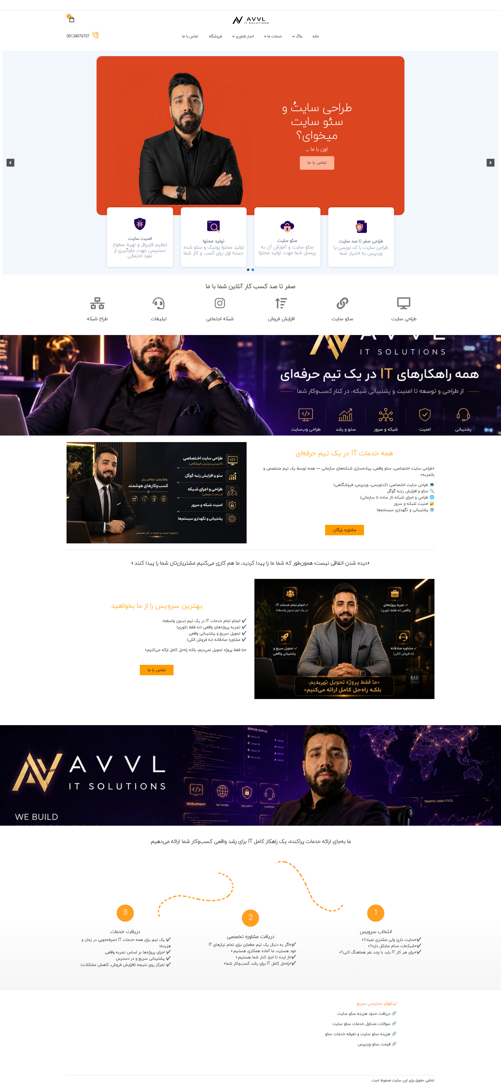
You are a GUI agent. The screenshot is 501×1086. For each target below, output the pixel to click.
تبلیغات (158, 319)
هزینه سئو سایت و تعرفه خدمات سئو (357, 1034)
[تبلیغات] (158, 303)
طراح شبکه (97, 319)
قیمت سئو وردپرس (374, 1044)
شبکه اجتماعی (220, 319)
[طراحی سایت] (404, 303)
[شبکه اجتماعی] (220, 303)
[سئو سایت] (342, 303)
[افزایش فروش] (281, 303)
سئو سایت (342, 319)
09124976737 (78, 36)
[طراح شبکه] (97, 303)
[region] (250, 163)
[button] (10, 163)
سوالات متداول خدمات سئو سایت (361, 1024)
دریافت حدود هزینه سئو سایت (363, 1014)
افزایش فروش (281, 319)
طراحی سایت (403, 319)
